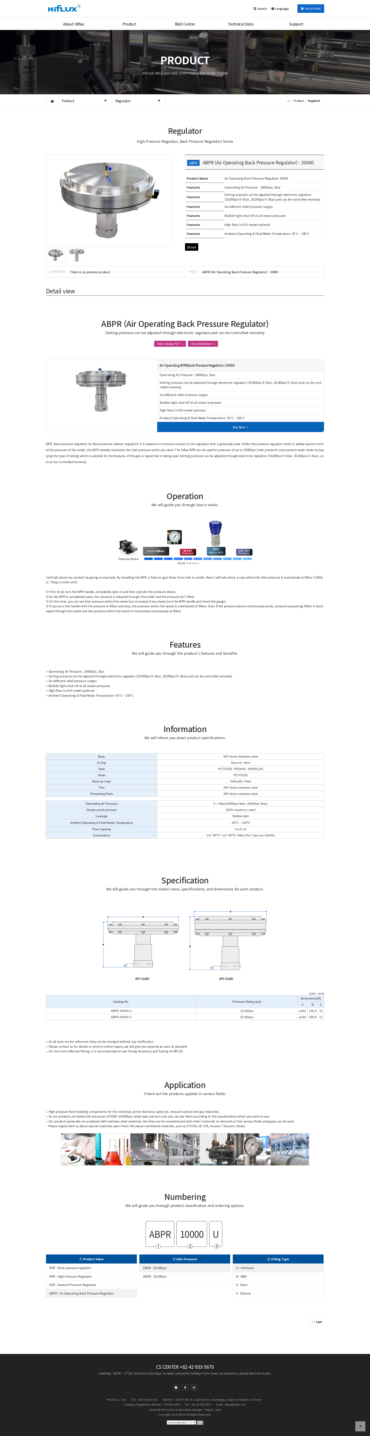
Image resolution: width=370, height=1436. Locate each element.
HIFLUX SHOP (312, 8)
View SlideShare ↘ (203, 344)
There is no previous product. (90, 272)
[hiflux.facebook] (185, 1387)
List (193, 247)
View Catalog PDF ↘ (170, 344)
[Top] (360, 1426)
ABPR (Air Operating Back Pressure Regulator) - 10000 (240, 272)
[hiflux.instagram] (194, 1387)
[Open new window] (200, 1422)
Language (281, 8)
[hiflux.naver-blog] (176, 1387)
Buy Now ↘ (241, 427)
